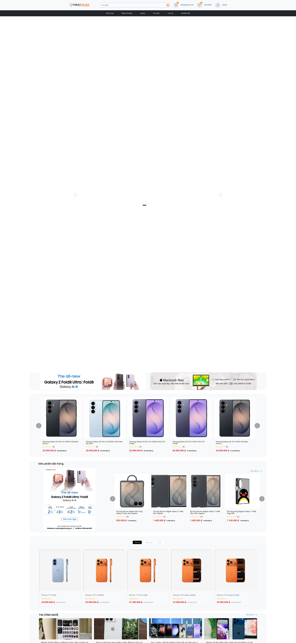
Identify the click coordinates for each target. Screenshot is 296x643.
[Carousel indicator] (147, 205)
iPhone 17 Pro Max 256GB (184, 595)
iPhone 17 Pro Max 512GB (228, 595)
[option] (148, 425)
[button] (40, 425)
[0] (176, 5)
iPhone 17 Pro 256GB (94, 595)
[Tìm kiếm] (168, 5)
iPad (159, 542)
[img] (221, 194)
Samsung (149, 542)
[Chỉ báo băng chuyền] (141, 205)
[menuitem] (109, 13)
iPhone (137, 542)
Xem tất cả (255, 471)
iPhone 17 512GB (48, 595)
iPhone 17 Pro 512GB (138, 595)
